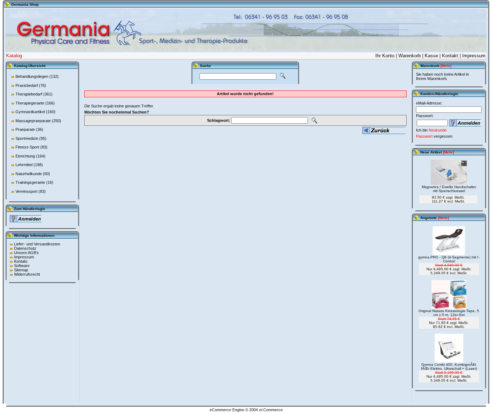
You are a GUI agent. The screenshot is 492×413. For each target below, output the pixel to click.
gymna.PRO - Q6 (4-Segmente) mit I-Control (448, 259)
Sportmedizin (26, 138)
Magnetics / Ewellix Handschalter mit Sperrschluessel (449, 189)
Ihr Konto (384, 55)
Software (22, 265)
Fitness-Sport (27, 147)
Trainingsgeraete (30, 182)
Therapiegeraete (29, 103)
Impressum (474, 55)
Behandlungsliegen (31, 76)
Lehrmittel (23, 165)
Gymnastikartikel (30, 112)
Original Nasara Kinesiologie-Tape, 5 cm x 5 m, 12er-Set (449, 313)
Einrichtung (25, 156)
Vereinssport (26, 191)
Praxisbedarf (26, 85)
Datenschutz (25, 248)
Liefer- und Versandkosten (37, 244)
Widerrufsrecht (27, 274)
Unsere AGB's (26, 252)
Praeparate (25, 129)
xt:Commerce (271, 410)
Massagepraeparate (33, 121)
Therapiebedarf (28, 94)
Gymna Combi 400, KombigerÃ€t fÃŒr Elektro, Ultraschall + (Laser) (449, 366)
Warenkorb (409, 55)
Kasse (431, 55)
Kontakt (450, 55)
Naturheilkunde (28, 174)
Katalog (14, 55)
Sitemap (21, 270)
